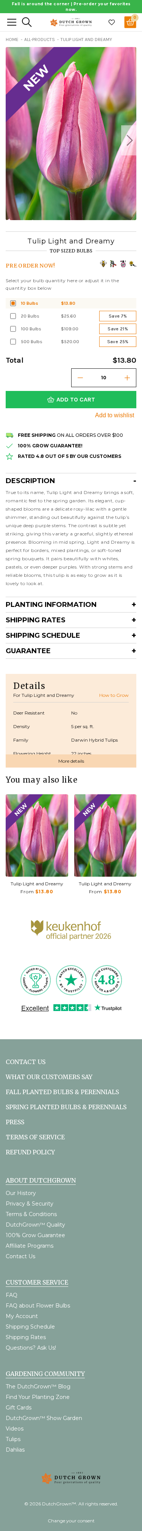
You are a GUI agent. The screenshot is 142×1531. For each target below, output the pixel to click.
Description (30, 481)
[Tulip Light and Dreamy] (37, 835)
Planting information (51, 605)
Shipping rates (36, 620)
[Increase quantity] (127, 377)
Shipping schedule (43, 635)
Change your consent (71, 1520)
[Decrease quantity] (80, 377)
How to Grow (114, 695)
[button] (128, 140)
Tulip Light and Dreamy (37, 883)
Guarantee (28, 651)
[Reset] (12, 22)
